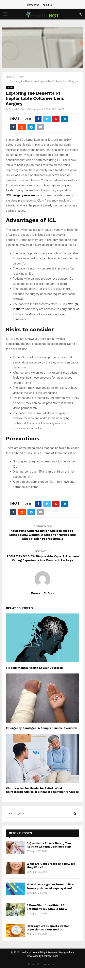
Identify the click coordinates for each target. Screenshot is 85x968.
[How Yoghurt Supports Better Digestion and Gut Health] (15, 930)
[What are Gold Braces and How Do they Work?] (15, 868)
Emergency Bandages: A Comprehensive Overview (41, 728)
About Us (48, 5)
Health (10, 87)
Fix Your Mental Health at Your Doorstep (34, 667)
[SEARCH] (75, 814)
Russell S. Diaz (17, 109)
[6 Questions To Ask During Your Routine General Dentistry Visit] (15, 847)
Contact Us (33, 5)
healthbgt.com (50, 956)
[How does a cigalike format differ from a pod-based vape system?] (15, 889)
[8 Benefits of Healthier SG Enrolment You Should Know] (15, 909)
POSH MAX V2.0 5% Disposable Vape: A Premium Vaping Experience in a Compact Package (43, 558)
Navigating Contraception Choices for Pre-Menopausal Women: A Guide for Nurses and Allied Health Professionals (42, 535)
